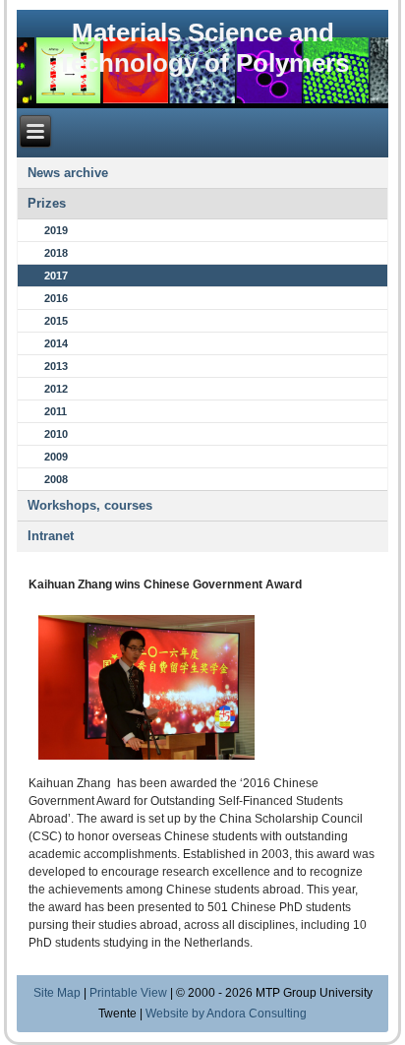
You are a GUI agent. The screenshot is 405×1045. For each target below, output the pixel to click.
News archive (68, 172)
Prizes (47, 203)
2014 (56, 343)
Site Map (57, 993)
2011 (55, 411)
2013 (56, 366)
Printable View (128, 993)
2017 (56, 275)
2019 (56, 230)
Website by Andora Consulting (226, 1013)
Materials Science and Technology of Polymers (203, 48)
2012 (56, 389)
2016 (56, 298)
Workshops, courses (90, 505)
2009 (56, 456)
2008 (56, 479)
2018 (56, 253)
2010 (56, 434)
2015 (56, 321)
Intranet (51, 535)
